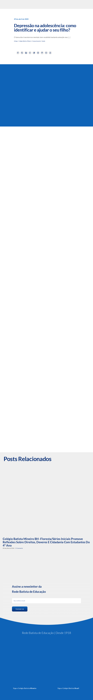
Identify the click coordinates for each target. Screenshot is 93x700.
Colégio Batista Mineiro (25, 41)
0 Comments (19, 548)
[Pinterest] (42, 53)
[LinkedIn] (26, 53)
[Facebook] (18, 53)
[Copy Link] (50, 53)
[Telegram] (34, 53)
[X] (22, 53)
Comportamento (36, 41)
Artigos (16, 41)
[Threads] (38, 53)
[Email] (46, 53)
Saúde (43, 41)
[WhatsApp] (30, 53)
